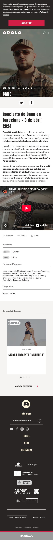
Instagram (9, 235)
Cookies (36, 527)
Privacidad (27, 527)
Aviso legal (18, 527)
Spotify (36, 235)
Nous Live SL (9, 293)
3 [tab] (26, 377)
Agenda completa (23, 386)
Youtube (23, 235)
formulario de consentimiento (16, 280)
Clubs (26, 443)
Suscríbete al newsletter (22, 421)
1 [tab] (21, 377)
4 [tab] (29, 377)
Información (26, 450)
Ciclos (27, 436)
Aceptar (26, 23)
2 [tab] (23, 377)
